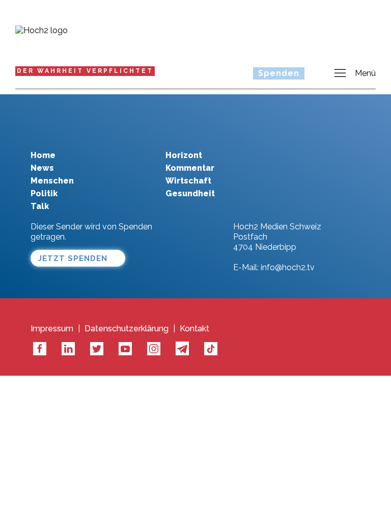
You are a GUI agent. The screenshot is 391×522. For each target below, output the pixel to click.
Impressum (52, 328)
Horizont (183, 155)
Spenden (278, 73)
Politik (44, 193)
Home (43, 155)
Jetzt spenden (72, 258)
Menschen (52, 181)
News (42, 168)
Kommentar (189, 168)
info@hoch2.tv (288, 267)
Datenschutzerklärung (127, 328)
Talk (40, 206)
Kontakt (194, 328)
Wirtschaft (188, 181)
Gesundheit (190, 193)
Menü (365, 73)
